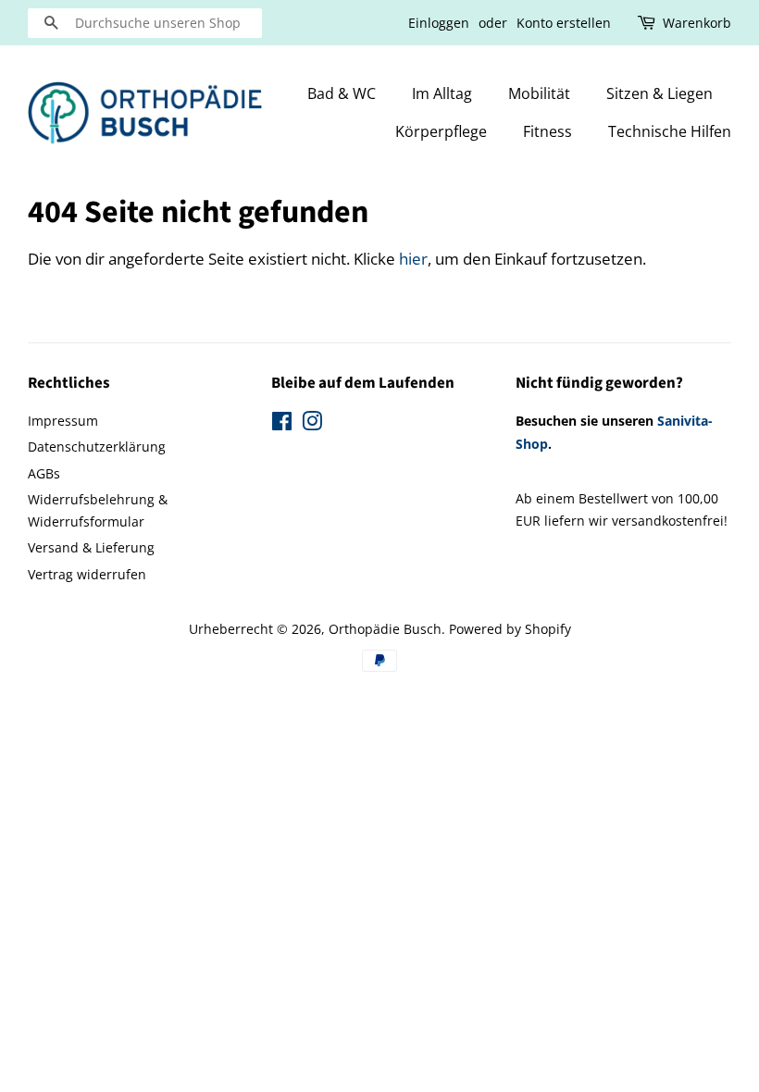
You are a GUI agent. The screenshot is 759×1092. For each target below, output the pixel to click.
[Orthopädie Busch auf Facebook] (281, 424)
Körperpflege (441, 131)
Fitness (547, 131)
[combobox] (145, 23)
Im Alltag (442, 93)
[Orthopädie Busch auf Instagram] (312, 424)
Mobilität (539, 93)
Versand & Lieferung (91, 547)
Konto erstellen (563, 22)
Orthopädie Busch (385, 629)
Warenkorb (697, 22)
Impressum (63, 420)
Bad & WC (341, 93)
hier (413, 258)
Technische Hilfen (669, 131)
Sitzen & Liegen (659, 93)
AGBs (44, 473)
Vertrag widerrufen (87, 574)
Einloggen (438, 22)
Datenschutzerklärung (97, 446)
